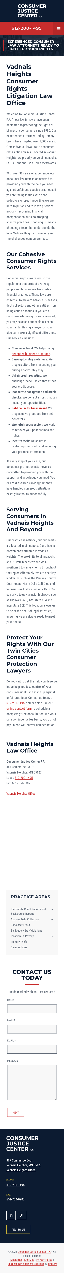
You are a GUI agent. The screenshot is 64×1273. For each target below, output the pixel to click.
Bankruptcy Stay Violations (26, 930)
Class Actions (19, 947)
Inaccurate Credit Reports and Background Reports (28, 911)
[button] (59, 28)
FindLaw (52, 1264)
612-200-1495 (27, 28)
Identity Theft (19, 942)
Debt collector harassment (29, 408)
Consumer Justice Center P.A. (34, 1251)
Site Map (29, 1259)
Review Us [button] (18, 1229)
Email (11, 1040)
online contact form (19, 708)
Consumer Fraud (20, 925)
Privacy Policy (44, 1259)
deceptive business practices (31, 354)
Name (10, 1000)
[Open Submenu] (52, 909)
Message (12, 1060)
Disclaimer (16, 1259)
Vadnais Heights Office (21, 793)
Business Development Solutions (26, 1264)
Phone (11, 1020)
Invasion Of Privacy (22, 936)
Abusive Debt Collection (25, 919)
